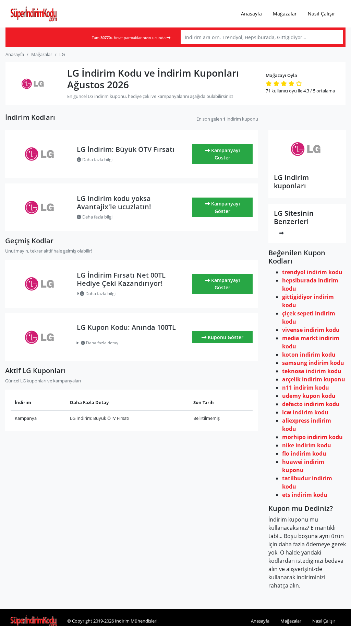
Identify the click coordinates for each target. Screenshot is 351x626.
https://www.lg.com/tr (307, 164)
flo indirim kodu (304, 453)
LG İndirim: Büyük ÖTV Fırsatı (125, 149)
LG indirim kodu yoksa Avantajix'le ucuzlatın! (114, 202)
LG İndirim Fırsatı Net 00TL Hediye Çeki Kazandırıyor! (121, 279)
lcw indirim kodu (305, 412)
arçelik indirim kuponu (313, 379)
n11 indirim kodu (305, 387)
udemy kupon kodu (309, 396)
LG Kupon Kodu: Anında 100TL (126, 327)
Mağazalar (285, 13)
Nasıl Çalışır (321, 13)
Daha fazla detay (101, 343)
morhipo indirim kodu (312, 437)
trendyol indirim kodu (312, 272)
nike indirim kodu (306, 445)
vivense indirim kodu (311, 330)
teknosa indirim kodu (311, 371)
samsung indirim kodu (313, 363)
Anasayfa (251, 13)
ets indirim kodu (304, 495)
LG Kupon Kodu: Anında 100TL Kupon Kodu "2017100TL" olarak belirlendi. (125, 343)
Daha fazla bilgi (96, 159)
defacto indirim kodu (311, 404)
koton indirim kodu (309, 354)
